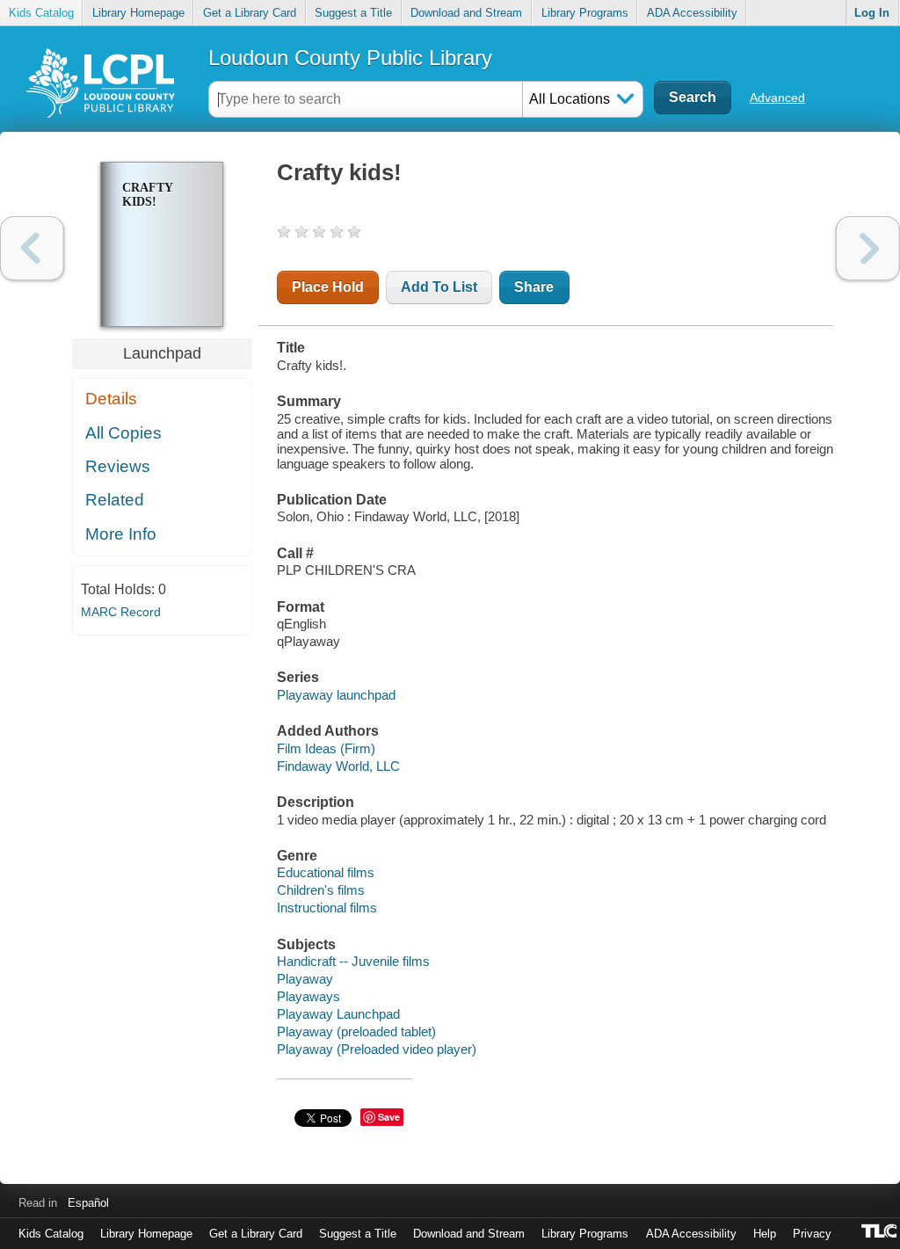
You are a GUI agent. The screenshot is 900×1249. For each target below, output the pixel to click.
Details (111, 398)
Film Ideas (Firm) (326, 748)
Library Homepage (138, 12)
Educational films (325, 872)
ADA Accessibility (692, 12)
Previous (32, 248)
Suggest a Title (353, 12)
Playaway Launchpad (338, 1013)
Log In (871, 12)
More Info (120, 534)
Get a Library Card (249, 12)
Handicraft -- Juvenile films (353, 961)
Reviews (117, 466)
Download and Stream (466, 12)
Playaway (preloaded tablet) (356, 1031)
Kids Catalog (41, 12)
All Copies (123, 433)
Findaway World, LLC (338, 766)
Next (868, 248)
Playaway (305, 978)
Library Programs (584, 12)
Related (114, 499)
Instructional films (327, 907)
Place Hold (328, 287)
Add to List (439, 287)
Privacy (812, 1233)
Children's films (321, 889)
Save (389, 1116)
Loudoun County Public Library (350, 57)
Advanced (777, 98)
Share (534, 287)
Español (88, 1202)
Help (764, 1233)
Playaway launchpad (336, 694)
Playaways (308, 996)
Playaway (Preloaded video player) (376, 1049)
